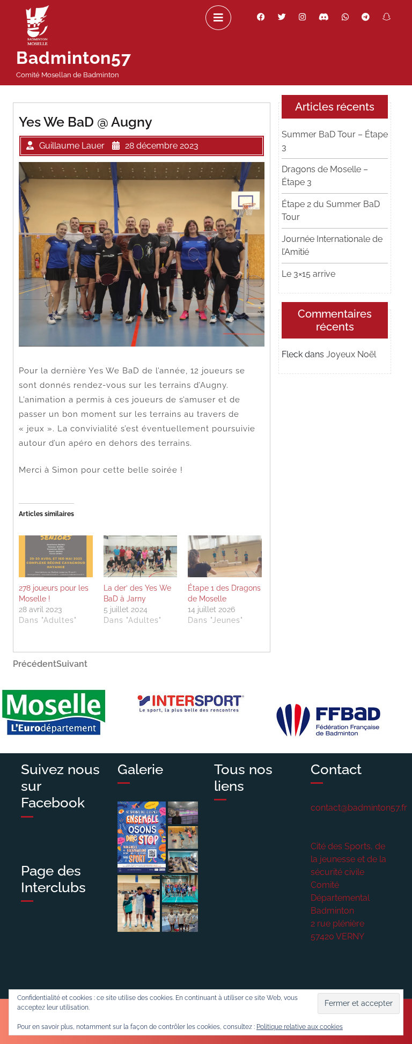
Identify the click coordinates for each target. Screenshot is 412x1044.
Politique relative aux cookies (299, 1027)
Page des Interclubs (53, 879)
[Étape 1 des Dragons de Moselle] (225, 556)
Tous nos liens (243, 777)
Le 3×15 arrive (308, 274)
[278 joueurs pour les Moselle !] (56, 556)
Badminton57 (73, 58)
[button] (141, 837)
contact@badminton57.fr (359, 808)
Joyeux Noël (351, 354)
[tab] (218, 17)
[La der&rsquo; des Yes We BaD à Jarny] (141, 556)
